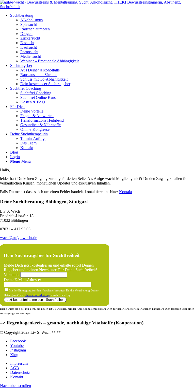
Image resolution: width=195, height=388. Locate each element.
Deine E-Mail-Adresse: (22, 280)
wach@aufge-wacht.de (18, 237)
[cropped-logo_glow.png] (97, 7)
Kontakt (125, 192)
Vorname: (12, 274)
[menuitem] (102, 38)
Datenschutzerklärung (37, 295)
